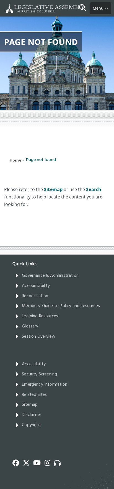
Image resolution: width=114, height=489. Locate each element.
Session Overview (38, 336)
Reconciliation (35, 296)
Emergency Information (44, 384)
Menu (99, 8)
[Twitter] (28, 462)
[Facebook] (17, 462)
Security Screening (39, 374)
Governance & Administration (50, 275)
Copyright (31, 425)
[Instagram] (49, 462)
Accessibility (34, 364)
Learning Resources (40, 316)
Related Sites (34, 394)
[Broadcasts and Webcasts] (59, 462)
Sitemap (30, 404)
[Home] (22, 9)
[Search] (84, 8)
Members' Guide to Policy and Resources (61, 306)
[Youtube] (39, 462)
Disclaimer (31, 414)
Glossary (30, 326)
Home (16, 160)
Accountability (36, 285)
